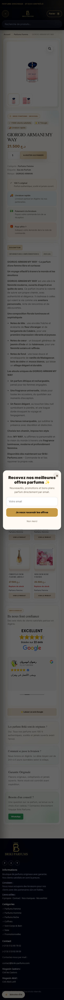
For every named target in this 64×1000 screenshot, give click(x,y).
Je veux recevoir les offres (32, 512)
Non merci (32, 521)
